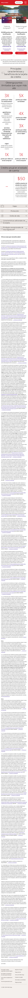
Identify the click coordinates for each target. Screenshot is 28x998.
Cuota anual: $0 (6, 46)
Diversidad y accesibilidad (20, 979)
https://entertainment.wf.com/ (17, 858)
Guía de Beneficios (6, 696)
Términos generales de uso (6, 981)
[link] (4, 2)
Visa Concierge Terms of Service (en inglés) (11, 935)
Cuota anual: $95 (21, 46)
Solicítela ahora (6, 53)
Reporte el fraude (18, 969)
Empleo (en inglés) (19, 977)
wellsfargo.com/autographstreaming (9, 394)
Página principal (18, 982)
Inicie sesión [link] (19, 2)
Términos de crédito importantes (7, 49)
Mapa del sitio (18, 972)
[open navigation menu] (25, 2)
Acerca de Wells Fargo (19, 974)
